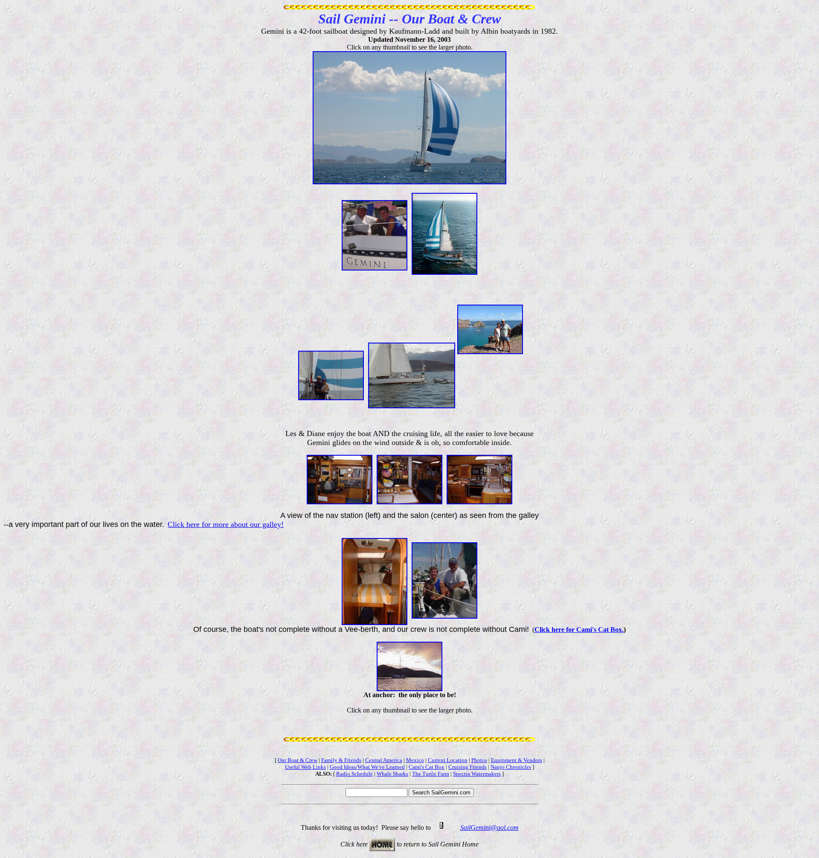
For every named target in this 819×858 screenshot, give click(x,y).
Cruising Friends (467, 767)
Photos (479, 760)
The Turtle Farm (430, 774)
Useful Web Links (305, 767)
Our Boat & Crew (297, 760)
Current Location (448, 760)
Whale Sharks (392, 774)
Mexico (415, 760)
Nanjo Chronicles (511, 767)
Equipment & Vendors (516, 760)
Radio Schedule (354, 774)
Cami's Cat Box (426, 767)
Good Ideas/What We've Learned (367, 767)
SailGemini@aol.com (489, 827)
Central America (383, 760)
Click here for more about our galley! (226, 524)
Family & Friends (341, 760)
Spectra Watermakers (477, 774)
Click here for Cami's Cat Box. (579, 629)
